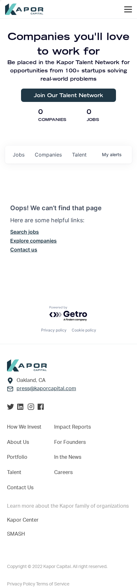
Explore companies (33, 240)
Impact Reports (72, 427)
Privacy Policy (21, 584)
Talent (14, 472)
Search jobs (24, 232)
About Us (18, 442)
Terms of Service (52, 584)
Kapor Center (23, 520)
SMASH (16, 534)
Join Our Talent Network (68, 95)
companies (48, 154)
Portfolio (17, 457)
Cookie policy (84, 330)
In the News (67, 457)
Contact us (23, 249)
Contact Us (20, 487)
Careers (63, 472)
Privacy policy (54, 330)
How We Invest (24, 427)
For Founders (70, 442)
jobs (19, 154)
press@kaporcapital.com (46, 388)
